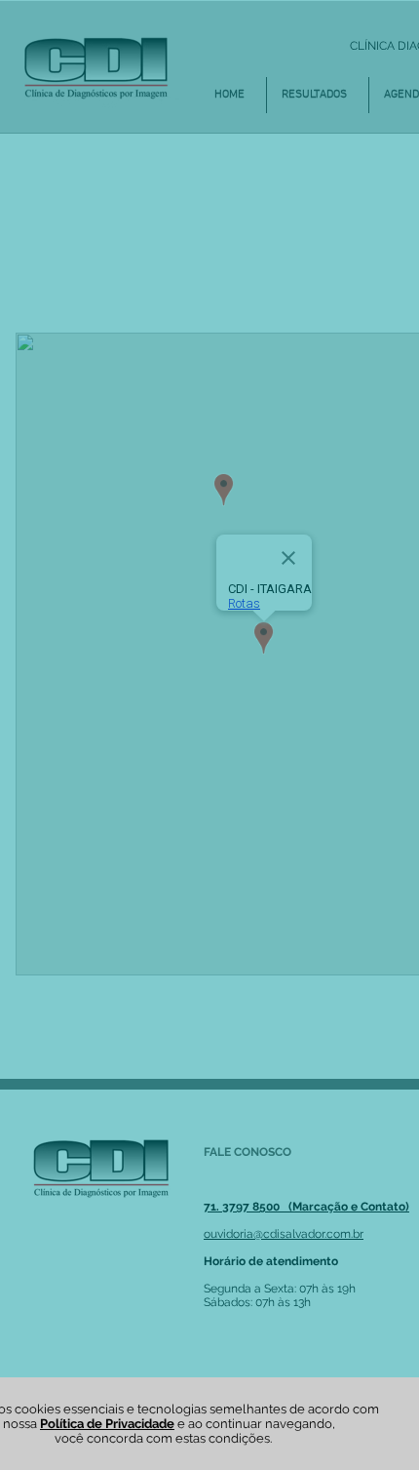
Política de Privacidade (107, 1423)
